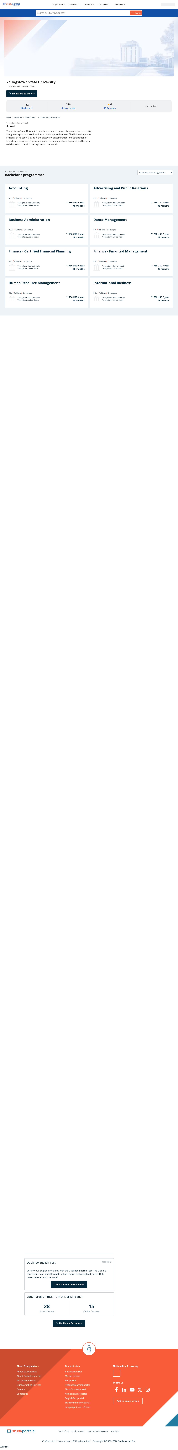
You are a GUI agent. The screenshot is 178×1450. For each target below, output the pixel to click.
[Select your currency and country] (116, 1373)
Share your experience (124, 1242)
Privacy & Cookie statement (97, 1431)
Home (8, 117)
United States (30, 117)
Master (78, 510)
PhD (88, 510)
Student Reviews (45, 365)
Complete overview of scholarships (87, 589)
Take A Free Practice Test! (69, 1284)
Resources (118, 4)
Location (49, 359)
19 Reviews (110, 108)
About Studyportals (27, 1371)
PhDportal (70, 1380)
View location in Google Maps (85, 1107)
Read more (109, 1142)
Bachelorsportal (73, 1371)
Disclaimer (115, 1431)
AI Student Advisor (26, 1380)
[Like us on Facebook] (116, 1390)
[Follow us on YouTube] (132, 1390)
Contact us (22, 1393)
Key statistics (47, 332)
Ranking (50, 339)
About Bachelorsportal (28, 1376)
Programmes (58, 4)
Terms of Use (63, 1431)
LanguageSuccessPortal (77, 1407)
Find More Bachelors (23, 93)
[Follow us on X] (139, 1390)
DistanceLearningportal (77, 1384)
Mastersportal (72, 1376)
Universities (74, 4)
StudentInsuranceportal (77, 1402)
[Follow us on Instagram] (147, 1390)
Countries (88, 4)
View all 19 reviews (76, 1159)
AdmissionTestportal (76, 1393)
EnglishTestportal (74, 1398)
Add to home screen (128, 1400)
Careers (50, 352)
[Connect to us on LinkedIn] (124, 1390)
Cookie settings (78, 1431)
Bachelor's (27, 108)
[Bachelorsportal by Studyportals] (12, 4)
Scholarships (103, 4)
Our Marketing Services (29, 1384)
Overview (49, 326)
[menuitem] (59, 4)
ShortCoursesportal (75, 1389)
